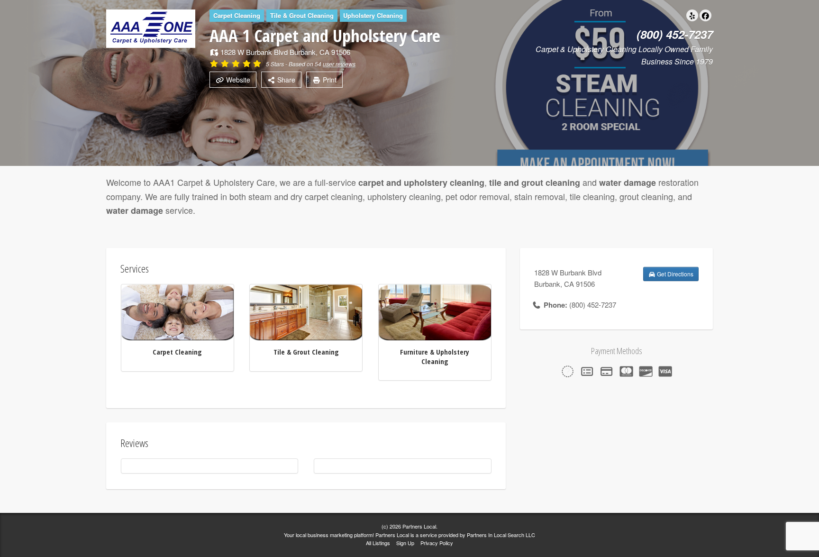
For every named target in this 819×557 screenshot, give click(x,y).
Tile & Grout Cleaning (306, 351)
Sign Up (405, 543)
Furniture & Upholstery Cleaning (434, 356)
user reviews (339, 64)
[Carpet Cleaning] (177, 311)
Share (285, 79)
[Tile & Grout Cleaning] (306, 311)
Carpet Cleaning (177, 351)
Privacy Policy (436, 543)
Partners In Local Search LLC (501, 535)
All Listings (378, 543)
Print (329, 79)
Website (237, 79)
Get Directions (674, 274)
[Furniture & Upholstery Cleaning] (435, 311)
